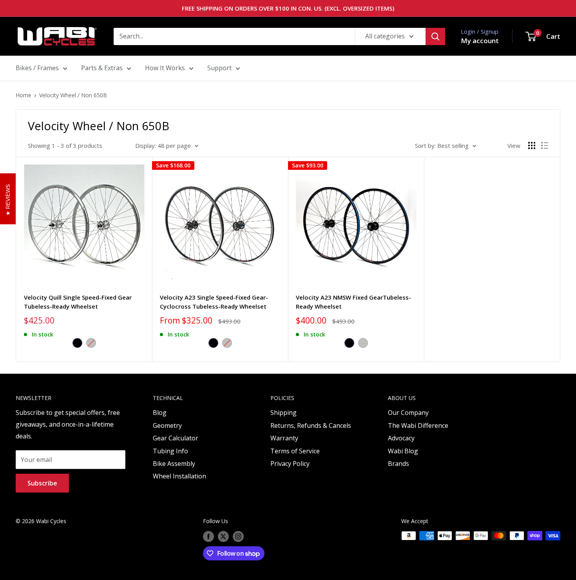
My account (480, 40)
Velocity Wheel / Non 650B (73, 95)
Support (219, 68)
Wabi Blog (403, 451)
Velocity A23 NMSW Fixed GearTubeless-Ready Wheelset (353, 301)
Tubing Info (170, 451)
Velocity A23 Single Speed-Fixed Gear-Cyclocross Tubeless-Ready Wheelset (214, 301)
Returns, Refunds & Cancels (310, 425)
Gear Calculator (175, 438)
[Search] (435, 36)
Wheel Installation (179, 476)
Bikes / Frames (37, 68)
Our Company (408, 412)
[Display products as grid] (531, 145)
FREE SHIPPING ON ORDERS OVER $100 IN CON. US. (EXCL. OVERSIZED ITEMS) (288, 8)
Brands (398, 463)
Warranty (284, 438)
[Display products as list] (544, 145)
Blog (160, 412)
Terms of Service (295, 451)
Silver (91, 343)
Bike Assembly (174, 463)
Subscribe (42, 483)
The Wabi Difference (418, 425)
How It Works (165, 68)
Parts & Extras (102, 68)
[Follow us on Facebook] (208, 536)
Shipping (283, 412)
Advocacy (401, 438)
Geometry (167, 425)
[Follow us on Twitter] (223, 536)
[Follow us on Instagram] (238, 536)
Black (77, 343)
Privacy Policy (290, 463)
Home (23, 95)
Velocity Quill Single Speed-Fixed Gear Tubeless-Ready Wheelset (78, 301)
